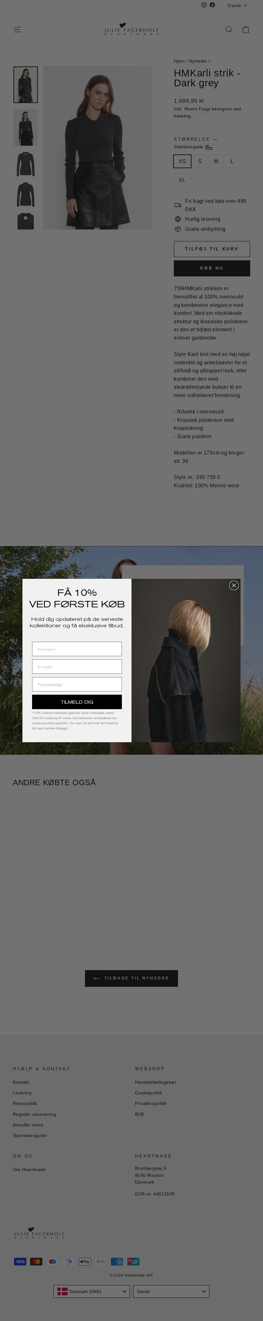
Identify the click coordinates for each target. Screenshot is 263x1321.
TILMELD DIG (77, 702)
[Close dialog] (234, 585)
